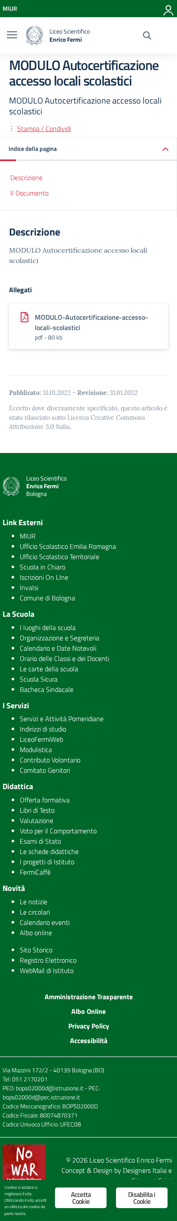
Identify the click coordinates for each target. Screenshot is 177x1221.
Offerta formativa (45, 800)
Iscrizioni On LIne (44, 577)
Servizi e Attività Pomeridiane (62, 718)
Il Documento (29, 193)
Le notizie (33, 902)
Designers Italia (145, 1170)
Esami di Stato (40, 841)
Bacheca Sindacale (46, 689)
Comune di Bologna (47, 598)
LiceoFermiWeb (41, 739)
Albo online (36, 932)
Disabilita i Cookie (141, 1197)
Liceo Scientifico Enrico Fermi (130, 1160)
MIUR (28, 536)
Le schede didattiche (49, 851)
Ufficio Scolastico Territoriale (59, 556)
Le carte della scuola (49, 669)
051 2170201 (30, 1078)
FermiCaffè (35, 872)
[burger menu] (12, 36)
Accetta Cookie (81, 1197)
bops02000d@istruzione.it (49, 1087)
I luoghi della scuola (48, 627)
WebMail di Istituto (46, 970)
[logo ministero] (34, 35)
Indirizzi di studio (43, 729)
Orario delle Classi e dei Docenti (64, 658)
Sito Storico (36, 950)
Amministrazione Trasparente (89, 996)
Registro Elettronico (48, 960)
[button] (88, 149)
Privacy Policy (88, 1026)
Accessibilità (88, 1040)
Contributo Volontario (50, 760)
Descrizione (26, 177)
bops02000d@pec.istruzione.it (41, 1097)
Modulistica (36, 749)
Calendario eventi (45, 922)
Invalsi (29, 587)
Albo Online (88, 1011)
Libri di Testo (37, 810)
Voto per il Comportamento (58, 831)
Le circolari (35, 912)
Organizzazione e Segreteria (59, 638)
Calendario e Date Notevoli (58, 648)
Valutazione (36, 820)
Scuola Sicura (39, 679)
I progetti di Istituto (47, 862)
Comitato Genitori (45, 770)
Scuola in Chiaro (42, 567)
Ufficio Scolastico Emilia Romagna (68, 546)
